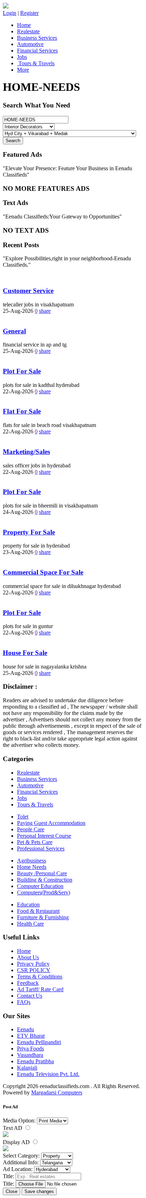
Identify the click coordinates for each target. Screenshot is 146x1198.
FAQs (23, 1002)
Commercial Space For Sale (43, 572)
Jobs (22, 57)
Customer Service (28, 290)
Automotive (30, 44)
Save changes (39, 1191)
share (45, 311)
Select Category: (21, 1156)
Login (9, 13)
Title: (8, 1176)
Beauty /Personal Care (42, 873)
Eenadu (25, 1029)
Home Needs (31, 867)
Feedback (28, 983)
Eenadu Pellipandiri (39, 1042)
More (23, 70)
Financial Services (37, 51)
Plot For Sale (22, 371)
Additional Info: (21, 1162)
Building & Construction (44, 880)
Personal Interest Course (44, 836)
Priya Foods (30, 1049)
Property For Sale (29, 532)
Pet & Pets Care (34, 842)
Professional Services (40, 848)
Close (11, 1191)
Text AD (13, 1128)
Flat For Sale (22, 411)
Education (28, 905)
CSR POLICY (33, 970)
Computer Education (40, 886)
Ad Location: (18, 1169)
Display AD (17, 1142)
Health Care (30, 924)
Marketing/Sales (26, 451)
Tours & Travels (36, 63)
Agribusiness (31, 861)
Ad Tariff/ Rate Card (40, 989)
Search (13, 140)
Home (24, 25)
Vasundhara (30, 1055)
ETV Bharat (31, 1036)
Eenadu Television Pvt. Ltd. (48, 1074)
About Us (28, 957)
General (14, 331)
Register (29, 13)
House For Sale (25, 652)
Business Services (37, 38)
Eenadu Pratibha (35, 1061)
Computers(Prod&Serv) (43, 892)
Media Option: (19, 1120)
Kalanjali (27, 1068)
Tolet (22, 817)
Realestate (28, 31)
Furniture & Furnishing (43, 917)
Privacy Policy (33, 964)
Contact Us (29, 996)
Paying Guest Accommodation (51, 823)
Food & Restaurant (38, 911)
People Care (30, 829)
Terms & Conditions (39, 977)
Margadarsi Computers (56, 1092)
